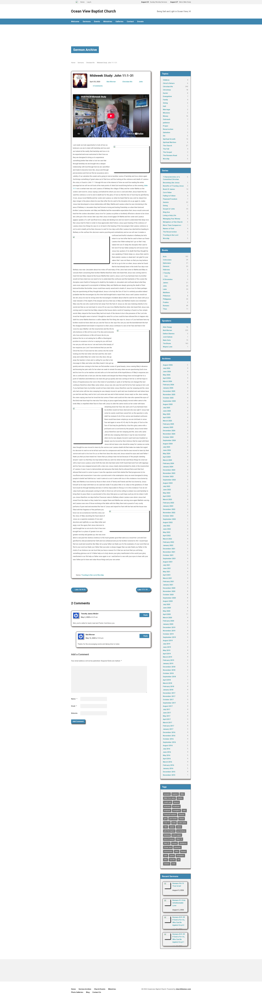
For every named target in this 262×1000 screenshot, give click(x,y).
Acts (165, 257)
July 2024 (166, 447)
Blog (88, 992)
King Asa (166, 212)
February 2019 (168, 660)
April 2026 (167, 378)
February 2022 (168, 542)
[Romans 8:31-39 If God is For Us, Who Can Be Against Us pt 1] (167, 938)
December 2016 (169, 732)
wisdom (166, 864)
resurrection (168, 851)
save (165, 855)
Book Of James (169, 189)
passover (177, 847)
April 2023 (167, 496)
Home (73, 63)
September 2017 (169, 703)
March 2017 (167, 723)
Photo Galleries (77, 992)
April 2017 (167, 719)
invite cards (182, 823)
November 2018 (169, 670)
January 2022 (168, 545)
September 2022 (169, 519)
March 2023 (167, 499)
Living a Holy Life (169, 215)
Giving (165, 103)
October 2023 (168, 476)
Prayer (165, 126)
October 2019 (168, 634)
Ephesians (167, 263)
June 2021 (167, 568)
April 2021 (167, 575)
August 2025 (168, 404)
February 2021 (168, 581)
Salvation (166, 132)
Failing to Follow (169, 196)
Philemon (166, 296)
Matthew (166, 292)
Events (97, 21)
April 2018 (167, 680)
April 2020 (167, 614)
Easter (165, 93)
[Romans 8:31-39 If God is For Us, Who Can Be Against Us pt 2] (167, 921)
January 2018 (168, 690)
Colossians (167, 260)
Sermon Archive (85, 50)
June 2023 (167, 490)
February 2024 (168, 463)
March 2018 (167, 683)
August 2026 (168, 365)
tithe (165, 860)
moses (174, 843)
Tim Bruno (167, 343)
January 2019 (168, 663)
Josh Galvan (167, 337)
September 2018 (169, 677)
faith (184, 810)
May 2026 (166, 375)
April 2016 (167, 759)
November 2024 (169, 434)
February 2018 (168, 686)
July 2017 (166, 709)
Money (165, 116)
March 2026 (167, 381)
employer (167, 810)
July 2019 (166, 644)
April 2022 (167, 536)
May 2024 (166, 454)
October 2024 (168, 437)
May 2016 (166, 755)
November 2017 (169, 696)
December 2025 (169, 391)
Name (74, 699)
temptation (180, 855)
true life (172, 860)
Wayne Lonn (167, 347)
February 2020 (168, 621)
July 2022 (166, 526)
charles (180, 798)
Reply (145, 615)
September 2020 (169, 598)
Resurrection (168, 129)
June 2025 (167, 411)
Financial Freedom (170, 199)
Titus (165, 309)
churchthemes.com (183, 989)
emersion (167, 806)
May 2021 (166, 572)
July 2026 (166, 368)
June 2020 (167, 608)
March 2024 (167, 460)
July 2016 (166, 749)
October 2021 (168, 555)
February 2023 (168, 503)
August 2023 (168, 483)
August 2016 (168, 745)
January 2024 (168, 467)
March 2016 (167, 762)
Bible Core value (169, 798)
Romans (166, 306)
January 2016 (168, 768)
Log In (89, 2)
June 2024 (167, 450)
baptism (175, 794)
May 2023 (166, 493)
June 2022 (167, 529)
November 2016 (169, 736)
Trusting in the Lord (89, 575)
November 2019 (169, 631)
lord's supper (176, 835)
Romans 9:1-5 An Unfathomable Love (178, 903)
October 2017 (168, 700)
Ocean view (168, 847)
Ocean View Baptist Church (93, 11)
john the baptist (169, 831)
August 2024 (168, 444)
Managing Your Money (171, 219)
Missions (166, 113)
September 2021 (169, 559)
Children (166, 80)
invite (174, 823)
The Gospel (167, 152)
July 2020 (166, 604)
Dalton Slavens (168, 334)
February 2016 (168, 765)
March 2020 (167, 618)
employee (176, 806)
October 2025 (168, 398)
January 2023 (168, 506)
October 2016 (168, 739)
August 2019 (168, 641)
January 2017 (168, 729)
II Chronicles (168, 279)
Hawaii (181, 819)
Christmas (167, 90)
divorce (176, 802)
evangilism (176, 810)
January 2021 (168, 585)
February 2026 (168, 385)
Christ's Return (168, 83)
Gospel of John (169, 209)
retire (176, 851)
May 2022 (166, 532)
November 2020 (169, 591)
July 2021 (166, 565)
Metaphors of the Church (172, 222)
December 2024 (169, 431)
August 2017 (168, 706)
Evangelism (167, 96)
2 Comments (98, 86)
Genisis (166, 202)
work (173, 864)
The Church (167, 146)
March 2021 (167, 578)
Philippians (167, 299)
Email (74, 706)
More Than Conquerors (172, 225)
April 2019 (167, 654)
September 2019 (169, 637)
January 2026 (168, 388)
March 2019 (167, 657)
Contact (130, 21)
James (165, 283)
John (141, 82)
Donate (140, 21)
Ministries (107, 21)
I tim (165, 827)
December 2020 (169, 588)
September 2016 (169, 742)
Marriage (166, 110)
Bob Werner (111, 82)
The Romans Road (170, 155)
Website (74, 713)
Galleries (119, 21)
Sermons (87, 21)
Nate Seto (167, 340)
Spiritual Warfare (169, 142)
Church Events (99, 989)
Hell (164, 106)
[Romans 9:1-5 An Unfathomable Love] (167, 904)
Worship (100, 575)
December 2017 (169, 693)
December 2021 (169, 549)
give (165, 819)
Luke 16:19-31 (80, 590)
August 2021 (168, 562)
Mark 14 (179, 839)
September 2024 (169, 440)
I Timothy (166, 273)
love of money (169, 839)
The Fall (166, 149)
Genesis (166, 266)
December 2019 (169, 627)
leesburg (167, 835)
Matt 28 (166, 843)
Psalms (166, 302)
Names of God (168, 229)
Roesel (183, 851)
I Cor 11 (167, 823)
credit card (167, 802)
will (178, 860)
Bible (182, 794)
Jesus (179, 827)
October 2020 (168, 595)
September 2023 (169, 480)
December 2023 (169, 470)
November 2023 (169, 473)
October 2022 (168, 516)
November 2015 (169, 775)
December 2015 (169, 772)
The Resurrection (170, 232)
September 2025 (169, 401)
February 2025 (168, 424)
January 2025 (168, 427)
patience (166, 123)
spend (172, 855)
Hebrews (166, 270)
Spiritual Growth (169, 139)
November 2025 (169, 394)
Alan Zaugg (167, 327)
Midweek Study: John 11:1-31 (107, 63)
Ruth (166, 276)
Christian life (90, 63)
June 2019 (167, 647)
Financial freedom (170, 814)
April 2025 (167, 417)
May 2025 (166, 414)
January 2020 (168, 624)
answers (167, 794)
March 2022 (167, 539)
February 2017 (168, 726)
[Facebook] (190, 21)
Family (165, 100)
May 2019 (166, 650)
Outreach (166, 119)
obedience (183, 843)
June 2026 (167, 372)
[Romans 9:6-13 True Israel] (167, 887)
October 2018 (168, 673)
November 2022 (169, 513)
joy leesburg (181, 831)
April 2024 (167, 457)
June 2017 (167, 713)
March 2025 (167, 421)
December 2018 (169, 667)
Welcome (75, 21)
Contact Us (96, 992)
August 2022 (168, 522)
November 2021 (169, 552)
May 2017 (166, 716)
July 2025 (166, 408)
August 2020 (168, 601)
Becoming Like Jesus (171, 183)
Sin (164, 136)
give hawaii (173, 819)
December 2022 (169, 509)
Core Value (167, 192)
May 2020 (166, 611)
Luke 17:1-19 (143, 590)
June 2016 (167, 752)
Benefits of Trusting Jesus (173, 186)
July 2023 (166, 486)
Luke (165, 289)
